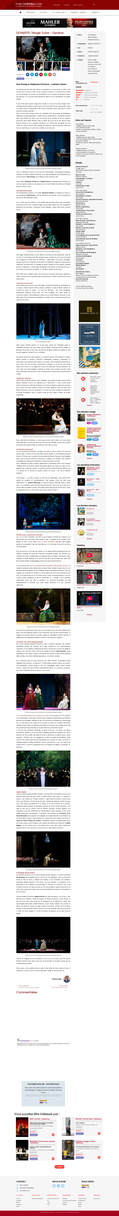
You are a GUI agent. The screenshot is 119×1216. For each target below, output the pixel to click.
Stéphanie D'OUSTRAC (94, 64)
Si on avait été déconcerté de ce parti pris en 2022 (32, 715)
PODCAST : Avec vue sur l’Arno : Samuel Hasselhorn (95, 379)
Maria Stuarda (92, 37)
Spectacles (30, 12)
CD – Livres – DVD (58, 12)
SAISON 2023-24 (93, 52)
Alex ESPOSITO (92, 69)
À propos (66, 5)
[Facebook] (54, 1186)
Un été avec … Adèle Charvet (93, 479)
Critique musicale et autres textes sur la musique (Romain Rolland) (94, 430)
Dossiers (95, 12)
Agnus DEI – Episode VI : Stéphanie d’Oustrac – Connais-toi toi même (94, 389)
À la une (43, 12)
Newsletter (56, 5)
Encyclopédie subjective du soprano (93, 519)
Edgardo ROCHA (92, 73)
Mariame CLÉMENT (93, 62)
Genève (90, 48)
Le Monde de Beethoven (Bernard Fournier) (94, 446)
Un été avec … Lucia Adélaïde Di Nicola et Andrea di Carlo (93, 468)
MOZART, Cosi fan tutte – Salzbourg (88, 1119)
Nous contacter (78, 5)
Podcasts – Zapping (78, 12)
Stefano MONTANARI (94, 71)
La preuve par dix (92, 530)
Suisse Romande (93, 56)
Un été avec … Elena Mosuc (93, 490)
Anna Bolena (92, 35)
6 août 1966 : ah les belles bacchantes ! (89, 563)
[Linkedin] (63, 1186)
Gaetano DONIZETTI (94, 43)
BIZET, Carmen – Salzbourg (39, 1119)
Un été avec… (91, 508)
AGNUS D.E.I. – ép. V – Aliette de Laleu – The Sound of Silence (95, 400)
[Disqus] (43, 1016)
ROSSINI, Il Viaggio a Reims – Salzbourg (86, 1142)
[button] (43, 12)
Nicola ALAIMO (92, 60)
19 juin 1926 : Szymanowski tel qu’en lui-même (89, 607)
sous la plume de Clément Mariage (49, 542)
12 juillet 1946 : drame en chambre (87, 585)
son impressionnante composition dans (50, 565)
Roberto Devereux (93, 39)
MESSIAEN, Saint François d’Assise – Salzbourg (42, 1142)
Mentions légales (49, 1212)
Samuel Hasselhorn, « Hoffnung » (94, 415)
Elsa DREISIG (91, 66)
